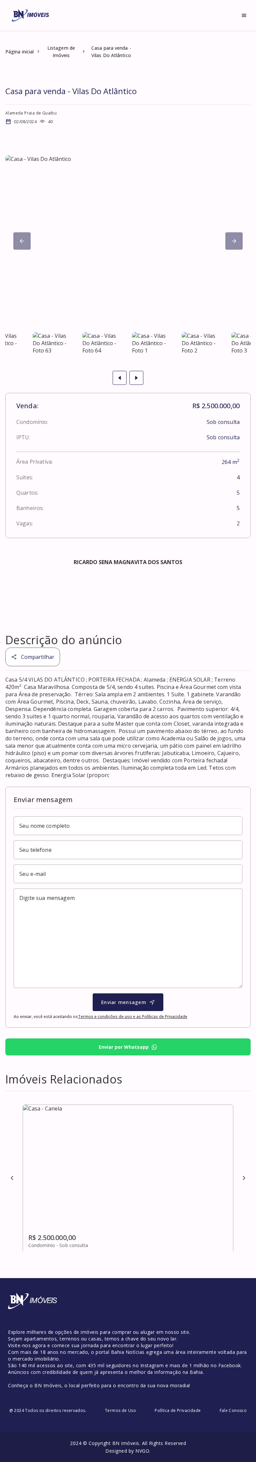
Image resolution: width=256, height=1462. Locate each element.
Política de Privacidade (178, 1410)
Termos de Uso (120, 1410)
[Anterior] (12, 1178)
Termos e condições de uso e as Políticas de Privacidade (132, 1016)
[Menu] (244, 15)
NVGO (142, 1451)
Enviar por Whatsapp (124, 1047)
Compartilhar (37, 657)
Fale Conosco (233, 1410)
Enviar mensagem (123, 1002)
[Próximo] (22, 241)
